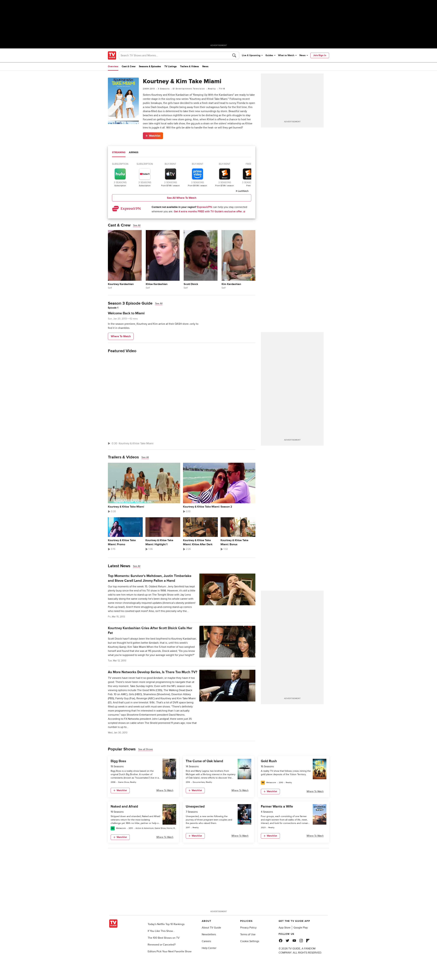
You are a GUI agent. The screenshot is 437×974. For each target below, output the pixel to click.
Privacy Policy (248, 927)
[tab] (118, 153)
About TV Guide (211, 927)
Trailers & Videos (189, 66)
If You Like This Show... (161, 931)
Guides (269, 55)
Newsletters (209, 934)
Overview (113, 66)
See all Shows (145, 749)
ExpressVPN (204, 207)
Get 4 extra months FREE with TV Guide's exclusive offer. (208, 211)
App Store (285, 927)
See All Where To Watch (181, 198)
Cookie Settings (249, 941)
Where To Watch (121, 336)
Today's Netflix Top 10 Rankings (166, 924)
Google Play (300, 927)
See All (136, 225)
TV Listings (170, 66)
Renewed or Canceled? (161, 944)
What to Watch (286, 55)
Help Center (209, 948)
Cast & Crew (129, 66)
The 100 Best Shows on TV (164, 938)
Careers (206, 941)
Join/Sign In (319, 55)
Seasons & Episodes (150, 66)
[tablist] (181, 153)
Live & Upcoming (251, 55)
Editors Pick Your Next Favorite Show (170, 951)
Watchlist (154, 135)
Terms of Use (248, 934)
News (302, 55)
